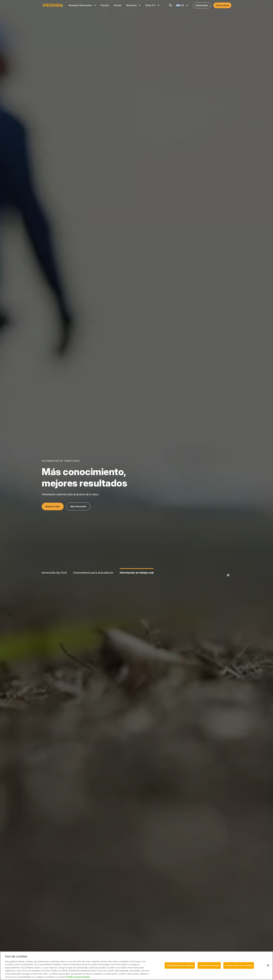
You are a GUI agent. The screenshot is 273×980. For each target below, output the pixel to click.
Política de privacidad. (78, 976)
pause (228, 575)
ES (185, 5)
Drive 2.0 (153, 5)
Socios (117, 5)
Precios (105, 5)
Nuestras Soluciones (83, 5)
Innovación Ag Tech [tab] (54, 572)
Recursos (134, 5)
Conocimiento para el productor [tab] (93, 572)
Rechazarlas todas (209, 965)
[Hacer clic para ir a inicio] (53, 5)
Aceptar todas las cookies (238, 965)
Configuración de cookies (179, 965)
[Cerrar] (267, 965)
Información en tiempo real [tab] (137, 572)
